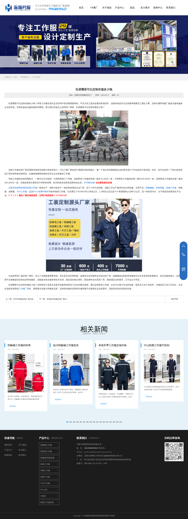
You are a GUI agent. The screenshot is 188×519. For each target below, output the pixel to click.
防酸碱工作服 (46, 445)
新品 (132, 7)
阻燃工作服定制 (47, 502)
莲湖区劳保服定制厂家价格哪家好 (60, 299)
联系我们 (170, 7)
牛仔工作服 (22, 191)
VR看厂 (94, 7)
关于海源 (106, 7)
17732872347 (89, 183)
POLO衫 (37, 191)
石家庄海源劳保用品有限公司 (22, 188)
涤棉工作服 (45, 477)
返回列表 (174, 299)
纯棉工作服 (45, 470)
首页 (81, 7)
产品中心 (119, 7)
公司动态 (37, 77)
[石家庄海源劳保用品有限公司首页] (18, 7)
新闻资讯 (25, 77)
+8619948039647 (91, 448)
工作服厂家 (24, 289)
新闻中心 (158, 7)
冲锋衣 (46, 191)
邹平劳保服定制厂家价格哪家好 (25, 299)
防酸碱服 (150, 188)
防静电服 (160, 188)
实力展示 (145, 7)
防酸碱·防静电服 (47, 458)
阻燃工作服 (171, 188)
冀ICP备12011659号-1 (93, 463)
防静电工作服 (46, 451)
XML (105, 463)
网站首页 (8, 445)
